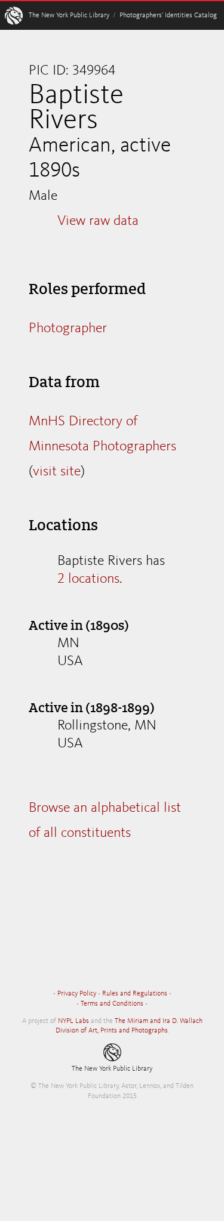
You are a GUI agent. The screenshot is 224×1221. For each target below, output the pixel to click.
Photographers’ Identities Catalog (168, 15)
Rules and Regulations (134, 993)
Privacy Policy (76, 993)
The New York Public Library (69, 15)
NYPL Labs (73, 1021)
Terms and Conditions (112, 1003)
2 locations (88, 579)
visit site (57, 472)
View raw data (98, 221)
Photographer (68, 329)
